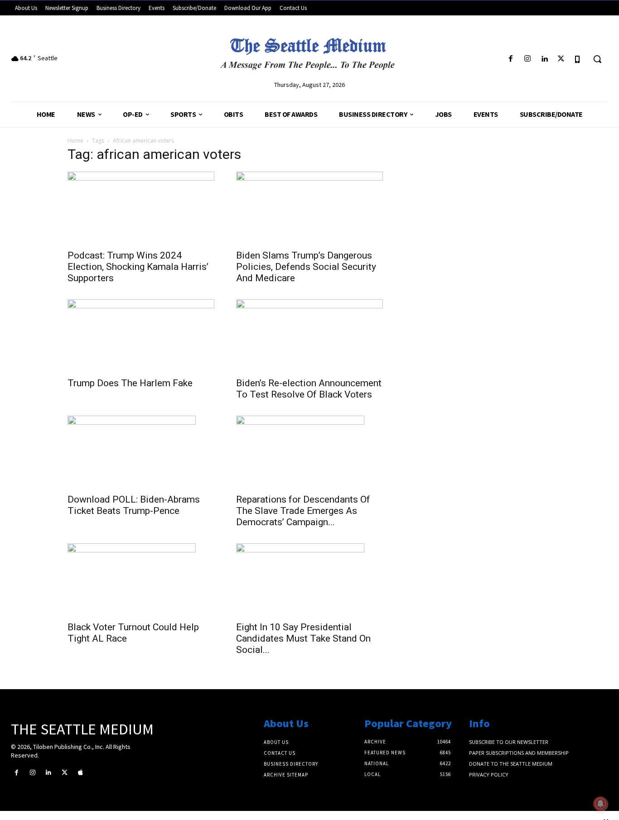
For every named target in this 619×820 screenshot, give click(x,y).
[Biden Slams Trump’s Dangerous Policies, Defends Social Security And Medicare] (309, 208)
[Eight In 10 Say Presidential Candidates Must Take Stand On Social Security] (309, 579)
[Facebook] (510, 59)
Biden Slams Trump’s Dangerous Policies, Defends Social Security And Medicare (306, 266)
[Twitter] (561, 59)
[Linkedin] (544, 59)
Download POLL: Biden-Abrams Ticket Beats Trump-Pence (134, 505)
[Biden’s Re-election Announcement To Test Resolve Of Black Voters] (309, 335)
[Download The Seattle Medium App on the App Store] (578, 59)
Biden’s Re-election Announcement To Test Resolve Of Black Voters (309, 389)
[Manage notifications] (600, 803)
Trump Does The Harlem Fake (130, 383)
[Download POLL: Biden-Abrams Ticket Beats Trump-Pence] (141, 452)
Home (75, 140)
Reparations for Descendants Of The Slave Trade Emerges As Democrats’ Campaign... (303, 510)
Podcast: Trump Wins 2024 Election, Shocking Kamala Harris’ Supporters (138, 266)
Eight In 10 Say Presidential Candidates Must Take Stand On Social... (303, 638)
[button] (597, 59)
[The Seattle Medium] (309, 50)
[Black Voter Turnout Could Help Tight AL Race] (141, 579)
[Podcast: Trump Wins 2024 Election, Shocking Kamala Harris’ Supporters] (141, 208)
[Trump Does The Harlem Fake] (141, 335)
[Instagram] (527, 59)
